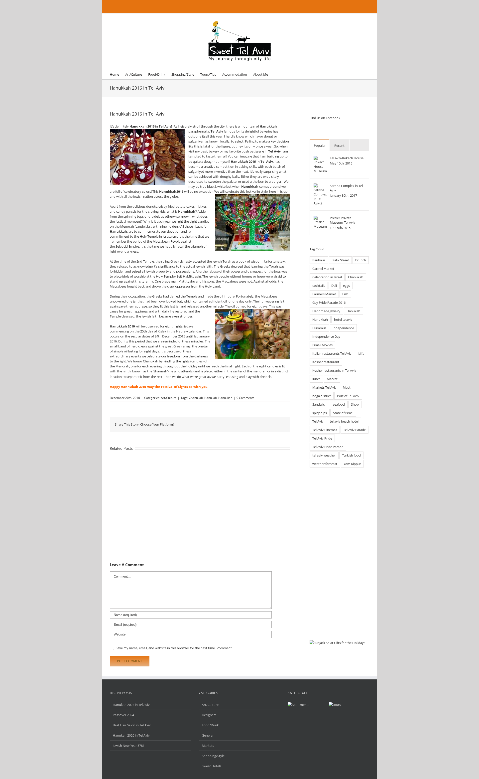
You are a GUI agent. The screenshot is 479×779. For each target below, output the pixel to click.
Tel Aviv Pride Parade (327, 447)
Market (332, 379)
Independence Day (326, 336)
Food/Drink (210, 725)
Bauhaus (318, 260)
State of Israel (343, 413)
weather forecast (324, 464)
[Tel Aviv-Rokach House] (320, 158)
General (207, 735)
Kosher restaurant (325, 362)
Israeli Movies (322, 345)
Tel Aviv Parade (354, 430)
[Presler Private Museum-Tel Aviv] (320, 218)
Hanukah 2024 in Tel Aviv (131, 704)
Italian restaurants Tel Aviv (332, 353)
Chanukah (196, 398)
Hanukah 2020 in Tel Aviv (131, 735)
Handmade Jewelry (326, 311)
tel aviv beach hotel (344, 421)
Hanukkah (225, 398)
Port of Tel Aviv (348, 396)
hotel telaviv (343, 319)
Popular (320, 145)
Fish (345, 294)
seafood (339, 404)
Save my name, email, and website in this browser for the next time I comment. (174, 648)
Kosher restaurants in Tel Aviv (334, 370)
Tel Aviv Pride (322, 438)
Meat (347, 387)
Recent (339, 145)
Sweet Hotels (211, 766)
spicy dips (319, 413)
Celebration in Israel (327, 277)
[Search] (275, 74)
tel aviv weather (324, 455)
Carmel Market (323, 268)
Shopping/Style (213, 756)
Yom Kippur (352, 464)
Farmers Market (324, 294)
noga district (321, 396)
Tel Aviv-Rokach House (346, 158)
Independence (343, 328)
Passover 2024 (123, 715)
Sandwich (319, 404)
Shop (355, 404)
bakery (214, 151)
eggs (346, 285)
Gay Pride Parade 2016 (329, 302)
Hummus (319, 328)
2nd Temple (145, 261)
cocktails (318, 285)
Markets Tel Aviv (324, 387)
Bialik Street (340, 260)
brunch (360, 260)
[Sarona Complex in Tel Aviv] (320, 186)
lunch (316, 379)
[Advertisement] (339, 554)
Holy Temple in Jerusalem (158, 236)
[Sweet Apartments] (335, 704)
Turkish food (351, 455)
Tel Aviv (318, 421)
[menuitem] (114, 74)
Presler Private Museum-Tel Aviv (342, 220)
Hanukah (210, 398)
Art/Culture (168, 398)
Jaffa (361, 353)
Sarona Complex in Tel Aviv (346, 187)
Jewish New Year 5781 (128, 745)
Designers (209, 715)
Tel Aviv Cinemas (324, 430)
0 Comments (245, 398)
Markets (208, 745)
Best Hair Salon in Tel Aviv (132, 725)
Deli (334, 285)
